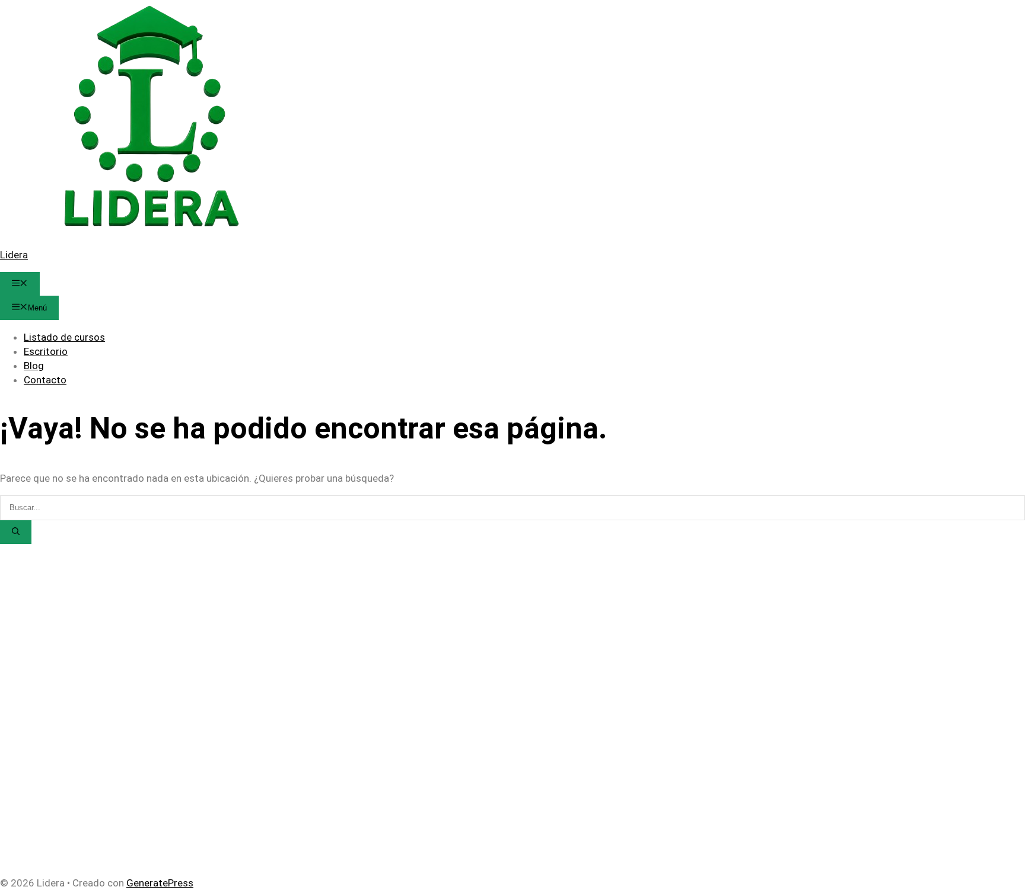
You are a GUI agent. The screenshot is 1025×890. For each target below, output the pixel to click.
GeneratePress (159, 883)
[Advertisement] (356, 627)
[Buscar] (15, 532)
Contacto (45, 380)
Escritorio (46, 351)
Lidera (14, 255)
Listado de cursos (64, 337)
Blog (34, 366)
